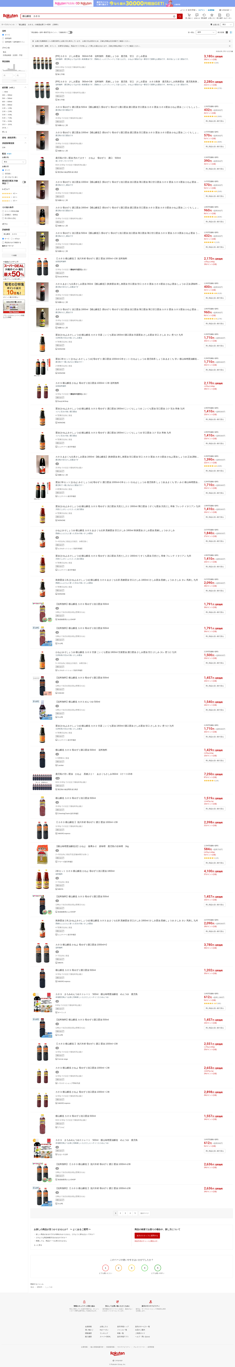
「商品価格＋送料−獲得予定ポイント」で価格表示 (48, 32)
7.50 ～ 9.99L (7, 121)
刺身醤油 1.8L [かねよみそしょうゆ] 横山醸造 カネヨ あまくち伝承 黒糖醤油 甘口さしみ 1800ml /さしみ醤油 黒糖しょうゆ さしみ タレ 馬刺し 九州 (126, 580)
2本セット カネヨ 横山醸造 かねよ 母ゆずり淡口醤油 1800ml (85, 871)
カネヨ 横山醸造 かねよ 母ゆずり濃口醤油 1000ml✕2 (81, 944)
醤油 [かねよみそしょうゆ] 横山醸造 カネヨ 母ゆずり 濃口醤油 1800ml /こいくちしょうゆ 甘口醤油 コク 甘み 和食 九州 (113, 433)
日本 (3, 147)
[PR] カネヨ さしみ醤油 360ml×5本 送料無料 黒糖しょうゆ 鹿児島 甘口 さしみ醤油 (101, 56)
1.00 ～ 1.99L (7, 108)
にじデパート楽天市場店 (67, 447)
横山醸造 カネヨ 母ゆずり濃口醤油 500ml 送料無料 (81, 750)
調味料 (39, 1287)
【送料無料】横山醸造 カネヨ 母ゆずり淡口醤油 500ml (82, 604)
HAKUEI (61, 693)
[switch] (24, 182)
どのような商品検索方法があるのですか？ (51, 1238)
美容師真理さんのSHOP (67, 619)
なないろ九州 (63, 1154)
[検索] (180, 16)
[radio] (3, 35)
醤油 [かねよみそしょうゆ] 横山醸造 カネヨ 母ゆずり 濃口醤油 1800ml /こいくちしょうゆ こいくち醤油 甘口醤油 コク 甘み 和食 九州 (120, 408)
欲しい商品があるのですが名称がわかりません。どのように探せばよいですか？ (65, 1234)
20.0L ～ (5, 128)
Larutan (61, 765)
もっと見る (38, 1245)
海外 (10, 154)
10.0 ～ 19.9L (7, 124)
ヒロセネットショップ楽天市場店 (70, 549)
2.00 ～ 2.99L (7, 111)
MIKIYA (60, 889)
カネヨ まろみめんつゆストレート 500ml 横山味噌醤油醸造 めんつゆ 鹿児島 (96, 994)
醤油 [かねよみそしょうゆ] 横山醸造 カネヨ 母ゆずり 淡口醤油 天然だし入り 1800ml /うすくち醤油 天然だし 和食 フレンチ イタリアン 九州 (123, 556)
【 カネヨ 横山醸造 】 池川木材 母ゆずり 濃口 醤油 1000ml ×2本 (86, 822)
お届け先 (5, 157)
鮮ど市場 (61, 74)
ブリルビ (61, 1127)
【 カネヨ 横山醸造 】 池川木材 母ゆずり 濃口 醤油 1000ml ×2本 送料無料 (91, 258)
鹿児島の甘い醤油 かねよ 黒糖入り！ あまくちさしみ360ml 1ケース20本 (94, 774)
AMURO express (64, 833)
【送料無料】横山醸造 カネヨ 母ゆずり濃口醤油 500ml (82, 677)
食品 (32, 1287)
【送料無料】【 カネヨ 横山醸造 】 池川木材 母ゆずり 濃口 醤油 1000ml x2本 (93, 1164)
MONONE (61, 349)
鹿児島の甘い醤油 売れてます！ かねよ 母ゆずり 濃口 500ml (88, 158)
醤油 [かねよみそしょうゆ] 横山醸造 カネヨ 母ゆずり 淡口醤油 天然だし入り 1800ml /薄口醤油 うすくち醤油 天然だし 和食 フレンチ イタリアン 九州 (127, 506)
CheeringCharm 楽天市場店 (68, 813)
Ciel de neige (63, 1059)
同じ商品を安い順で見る (215, 121)
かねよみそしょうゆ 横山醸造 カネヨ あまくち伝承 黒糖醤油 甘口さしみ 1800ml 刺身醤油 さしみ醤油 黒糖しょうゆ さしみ (115, 530)
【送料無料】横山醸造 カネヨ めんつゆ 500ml (77, 702)
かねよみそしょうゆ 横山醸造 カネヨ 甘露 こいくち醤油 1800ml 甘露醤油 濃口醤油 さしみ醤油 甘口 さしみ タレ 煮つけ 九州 (115, 652)
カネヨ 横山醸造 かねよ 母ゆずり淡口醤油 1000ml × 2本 (82, 1068)
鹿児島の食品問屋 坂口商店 (68, 172)
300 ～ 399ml (7, 95)
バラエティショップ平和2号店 (69, 1083)
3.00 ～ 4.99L (7, 115)
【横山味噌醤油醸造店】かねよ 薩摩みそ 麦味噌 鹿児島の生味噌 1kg (92, 846)
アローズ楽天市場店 (65, 862)
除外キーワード (8, 246)
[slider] (2, 71)
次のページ (144, 1213)
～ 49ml (5, 92)
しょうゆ (48, 1287)
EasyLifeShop (63, 277)
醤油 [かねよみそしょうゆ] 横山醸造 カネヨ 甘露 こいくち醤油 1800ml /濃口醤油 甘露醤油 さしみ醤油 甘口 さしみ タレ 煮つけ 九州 (119, 335)
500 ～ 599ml (7, 98)
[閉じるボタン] (229, 41)
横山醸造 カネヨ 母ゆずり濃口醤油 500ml (75, 970)
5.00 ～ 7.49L (7, 118)
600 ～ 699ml (7, 102)
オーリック (62, 1012)
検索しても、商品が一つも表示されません (51, 1241)
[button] (225, 10)
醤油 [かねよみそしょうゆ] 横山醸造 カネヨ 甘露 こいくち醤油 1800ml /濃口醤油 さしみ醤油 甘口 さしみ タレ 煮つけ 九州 (114, 726)
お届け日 (5, 166)
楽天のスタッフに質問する (147, 1236)
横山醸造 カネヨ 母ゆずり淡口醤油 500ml (75, 798)
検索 (15, 81)
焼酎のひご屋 (63, 125)
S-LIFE (60, 644)
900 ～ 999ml (7, 105)
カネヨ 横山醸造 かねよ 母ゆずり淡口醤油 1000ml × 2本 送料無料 (87, 383)
